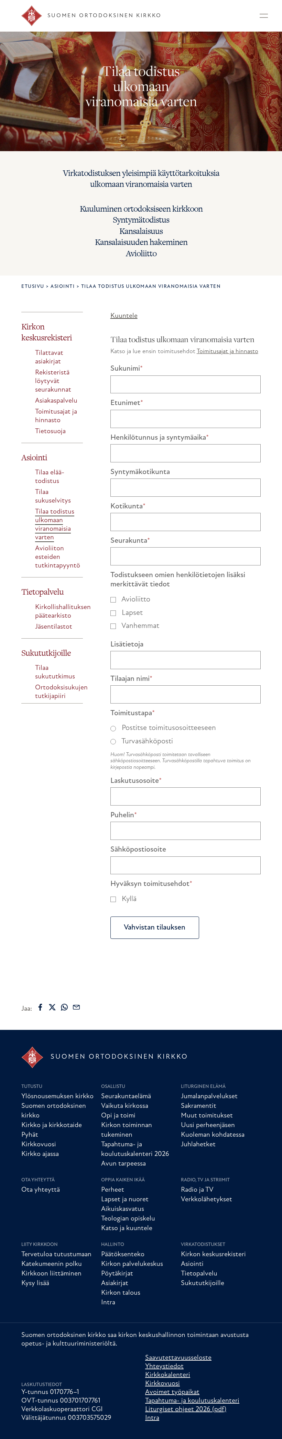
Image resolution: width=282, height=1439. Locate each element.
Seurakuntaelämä (126, 1096)
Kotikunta (127, 506)
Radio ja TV (197, 1190)
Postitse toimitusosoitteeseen (168, 728)
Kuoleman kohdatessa (213, 1135)
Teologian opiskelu (128, 1218)
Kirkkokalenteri (167, 1375)
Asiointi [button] (34, 457)
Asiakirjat (114, 1283)
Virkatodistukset (203, 1244)
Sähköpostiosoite (138, 850)
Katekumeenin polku (51, 1264)
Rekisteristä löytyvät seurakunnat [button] (53, 381)
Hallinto (112, 1244)
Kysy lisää (35, 1283)
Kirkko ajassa (40, 1154)
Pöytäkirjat (117, 1273)
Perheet (112, 1190)
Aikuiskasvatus (122, 1209)
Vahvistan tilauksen (154, 928)
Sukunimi (126, 369)
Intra (108, 1302)
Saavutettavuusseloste (178, 1357)
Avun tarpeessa (123, 1163)
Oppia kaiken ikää (123, 1180)
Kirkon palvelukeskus (132, 1264)
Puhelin (123, 815)
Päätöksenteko (122, 1254)
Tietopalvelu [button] (42, 592)
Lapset (131, 613)
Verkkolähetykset (206, 1199)
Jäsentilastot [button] (53, 626)
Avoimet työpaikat (172, 1392)
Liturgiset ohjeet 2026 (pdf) (185, 1409)
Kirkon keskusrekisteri (213, 1254)
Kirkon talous (120, 1293)
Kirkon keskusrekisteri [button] (46, 332)
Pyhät (29, 1135)
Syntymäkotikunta (140, 472)
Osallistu (113, 1086)
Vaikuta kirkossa (124, 1106)
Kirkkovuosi (38, 1144)
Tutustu (31, 1086)
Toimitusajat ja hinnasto (227, 352)
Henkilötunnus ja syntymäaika (159, 438)
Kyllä (128, 899)
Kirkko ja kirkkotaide (51, 1125)
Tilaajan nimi (131, 679)
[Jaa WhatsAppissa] (64, 1007)
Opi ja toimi (118, 1115)
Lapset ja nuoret (125, 1199)
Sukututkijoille (202, 1283)
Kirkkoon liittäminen (51, 1273)
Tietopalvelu (199, 1273)
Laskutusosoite (136, 781)
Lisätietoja (126, 645)
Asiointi (63, 286)
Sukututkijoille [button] (46, 653)
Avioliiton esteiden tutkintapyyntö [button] (57, 557)
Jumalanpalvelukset (209, 1096)
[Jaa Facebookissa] (40, 1007)
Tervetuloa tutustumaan (56, 1254)
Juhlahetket (198, 1144)
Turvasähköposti (146, 741)
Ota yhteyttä (38, 1180)
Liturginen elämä (203, 1086)
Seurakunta (130, 541)
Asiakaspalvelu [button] (56, 400)
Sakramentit (198, 1106)
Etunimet (126, 403)
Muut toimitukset (207, 1115)
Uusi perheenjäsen (208, 1125)
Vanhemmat (139, 626)
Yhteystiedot (164, 1366)
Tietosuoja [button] (50, 431)
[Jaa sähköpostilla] (76, 1007)
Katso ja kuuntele (126, 1228)
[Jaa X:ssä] (52, 1007)
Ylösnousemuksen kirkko (57, 1096)
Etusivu (32, 286)
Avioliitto (135, 600)
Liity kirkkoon (39, 1244)
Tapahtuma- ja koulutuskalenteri (192, 1400)
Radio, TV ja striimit (205, 1180)
